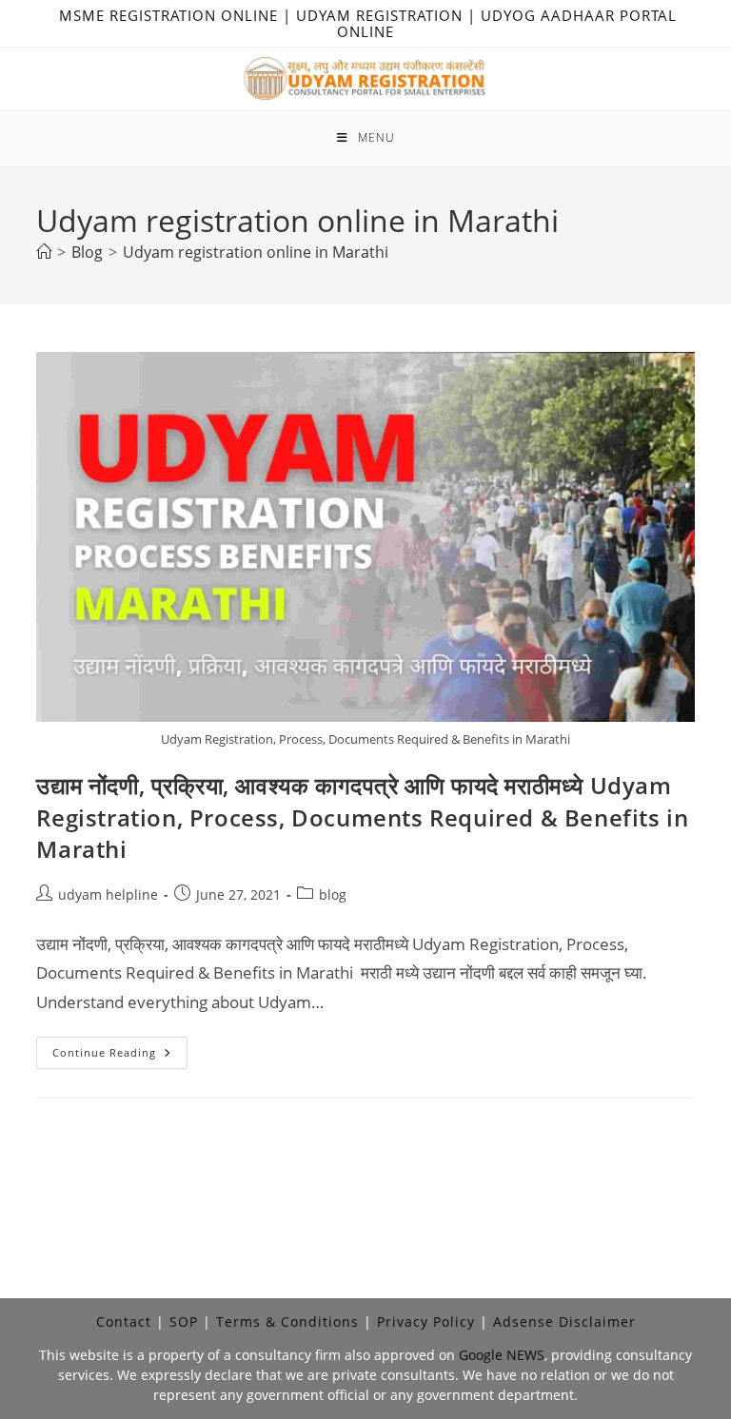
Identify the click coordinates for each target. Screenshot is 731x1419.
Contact (123, 1321)
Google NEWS (501, 1355)
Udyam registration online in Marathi (255, 252)
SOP (183, 1321)
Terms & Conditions (287, 1321)
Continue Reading (120, 1056)
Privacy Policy (426, 1321)
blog (332, 894)
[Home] (43, 252)
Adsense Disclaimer (564, 1321)
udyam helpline (108, 894)
